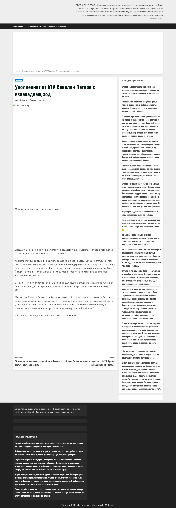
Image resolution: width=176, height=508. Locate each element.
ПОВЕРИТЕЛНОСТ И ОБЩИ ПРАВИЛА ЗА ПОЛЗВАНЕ (47, 26)
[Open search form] (162, 26)
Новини (19, 80)
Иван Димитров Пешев (25, 100)
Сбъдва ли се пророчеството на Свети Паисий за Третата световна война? (38, 361)
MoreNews (97, 505)
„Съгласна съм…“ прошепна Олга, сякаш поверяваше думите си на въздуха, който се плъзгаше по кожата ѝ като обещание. (140, 354)
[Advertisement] (88, 51)
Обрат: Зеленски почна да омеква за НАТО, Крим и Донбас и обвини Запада (90, 361)
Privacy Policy (18, 26)
